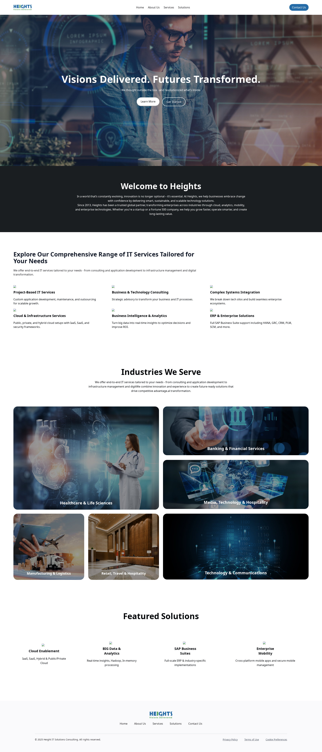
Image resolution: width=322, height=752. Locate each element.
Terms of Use (251, 739)
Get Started (174, 102)
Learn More (148, 101)
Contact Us (299, 7)
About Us (154, 7)
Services (169, 7)
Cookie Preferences (276, 739)
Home (140, 7)
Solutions (184, 7)
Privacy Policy (230, 739)
